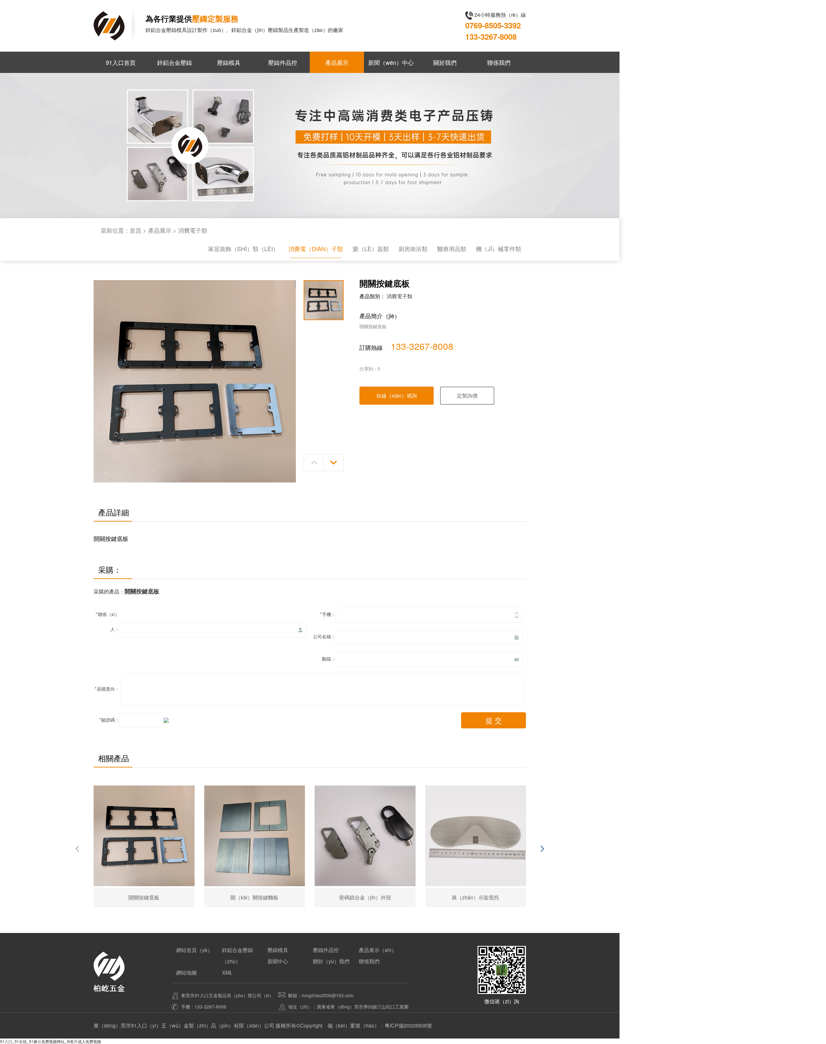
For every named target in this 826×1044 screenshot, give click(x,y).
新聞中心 (277, 961)
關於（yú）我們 (331, 961)
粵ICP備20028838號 (408, 1025)
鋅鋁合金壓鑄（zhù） (237, 955)
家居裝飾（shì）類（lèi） (243, 248)
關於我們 (445, 62)
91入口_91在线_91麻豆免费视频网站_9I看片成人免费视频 (50, 1041)
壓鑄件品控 (282, 62)
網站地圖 (186, 972)
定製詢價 (467, 395)
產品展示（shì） (378, 950)
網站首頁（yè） (194, 950)
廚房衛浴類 (413, 248)
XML (227, 972)
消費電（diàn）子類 (315, 248)
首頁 (135, 230)
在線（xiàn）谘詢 (396, 395)
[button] (314, 462)
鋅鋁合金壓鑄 (174, 62)
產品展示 (336, 62)
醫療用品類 (451, 248)
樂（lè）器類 (371, 248)
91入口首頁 (121, 62)
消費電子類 (192, 230)
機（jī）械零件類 (498, 248)
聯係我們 (498, 62)
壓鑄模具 (228, 62)
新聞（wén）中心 (391, 62)
